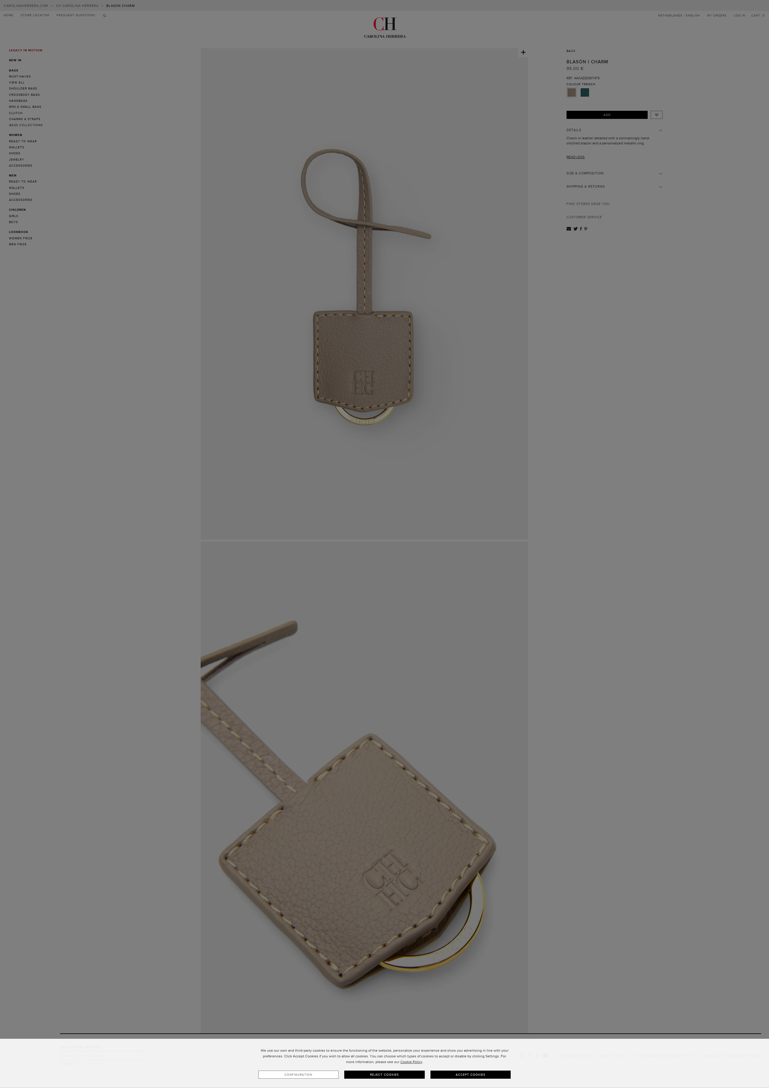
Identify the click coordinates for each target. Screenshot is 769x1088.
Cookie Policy (411, 1062)
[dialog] (384, 1063)
